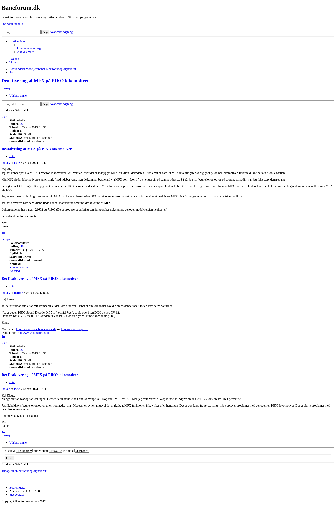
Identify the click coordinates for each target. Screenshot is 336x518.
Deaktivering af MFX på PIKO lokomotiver (45, 80)
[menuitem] (29, 48)
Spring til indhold (12, 23)
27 (22, 123)
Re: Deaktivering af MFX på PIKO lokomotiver (40, 278)
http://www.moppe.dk (74, 329)
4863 (23, 246)
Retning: (68, 450)
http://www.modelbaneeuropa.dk (36, 329)
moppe (6, 239)
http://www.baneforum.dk (34, 332)
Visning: (10, 450)
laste (4, 116)
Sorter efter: (41, 450)
